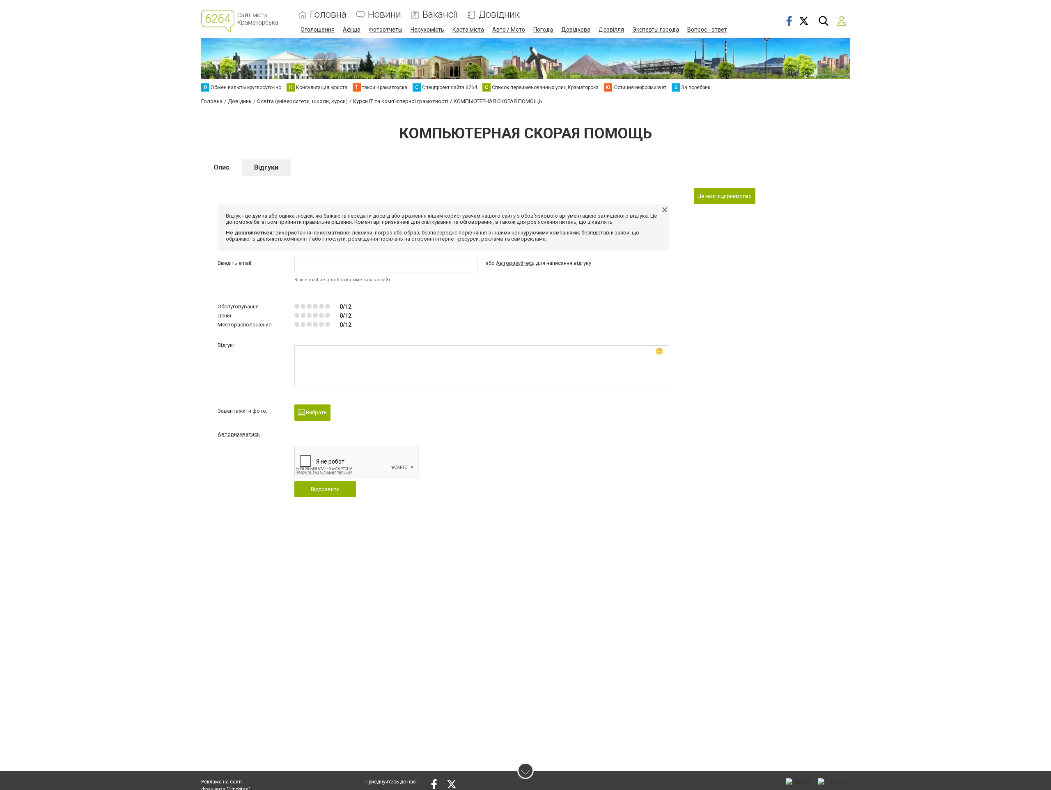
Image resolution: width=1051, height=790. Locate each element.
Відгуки (266, 167)
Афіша (351, 29)
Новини (384, 14)
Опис (221, 167)
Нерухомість (427, 29)
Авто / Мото (508, 29)
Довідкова (575, 29)
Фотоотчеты (385, 29)
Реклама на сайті (221, 782)
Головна (328, 14)
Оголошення (318, 29)
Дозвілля (611, 29)
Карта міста (468, 29)
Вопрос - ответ (707, 29)
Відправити (325, 489)
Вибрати (316, 412)
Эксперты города (655, 29)
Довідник (499, 14)
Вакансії (439, 14)
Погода (543, 29)
